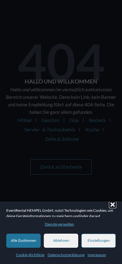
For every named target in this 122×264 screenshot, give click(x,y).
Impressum (97, 254)
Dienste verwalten (59, 224)
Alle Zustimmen (23, 240)
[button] (112, 204)
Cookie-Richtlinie (30, 254)
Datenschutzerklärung (66, 254)
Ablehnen (61, 240)
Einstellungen (99, 240)
